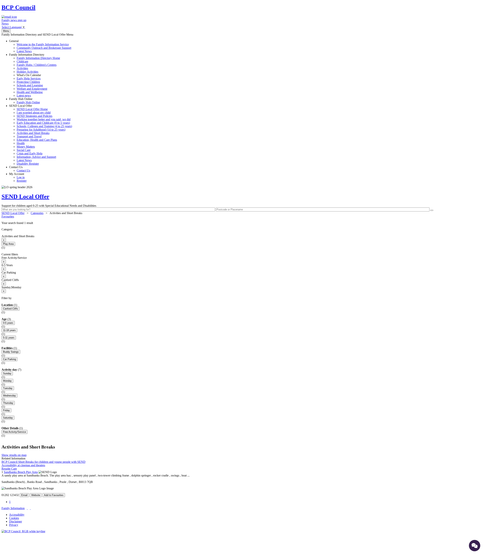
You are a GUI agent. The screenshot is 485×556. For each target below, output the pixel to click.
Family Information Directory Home (38, 58)
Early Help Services (29, 78)
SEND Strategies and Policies (34, 116)
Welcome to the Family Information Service (43, 44)
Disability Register (28, 163)
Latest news (24, 95)
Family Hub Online (24, 100)
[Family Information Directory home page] (23, 531)
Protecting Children (28, 81)
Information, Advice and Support (36, 156)
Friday (6, 410)
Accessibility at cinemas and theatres (23, 465)
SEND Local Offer (40, 134)
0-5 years (8, 322)
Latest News (24, 51)
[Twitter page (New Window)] (27, 508)
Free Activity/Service (14, 431)
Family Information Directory (34, 75)
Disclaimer (15, 521)
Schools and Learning (30, 85)
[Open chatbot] (474, 545)
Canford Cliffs (10, 308)
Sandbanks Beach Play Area (21, 472)
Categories (37, 213)
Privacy (13, 524)
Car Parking (9, 359)
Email (24, 495)
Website (35, 495)
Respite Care (9, 468)
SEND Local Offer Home (32, 109)
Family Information (13, 508)
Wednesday (9, 395)
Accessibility (16, 514)
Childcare (22, 61)
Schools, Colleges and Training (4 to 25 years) (44, 126)
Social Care (24, 150)
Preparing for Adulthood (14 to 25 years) (41, 129)
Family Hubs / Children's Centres (36, 64)
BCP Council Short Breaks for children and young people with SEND (43, 461)
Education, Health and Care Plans (37, 139)
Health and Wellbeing (30, 92)
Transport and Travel (29, 136)
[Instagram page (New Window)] (30, 508)
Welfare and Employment (32, 88)
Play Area (8, 244)
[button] (242, 223)
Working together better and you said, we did (43, 119)
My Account (18, 177)
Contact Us (19, 168)
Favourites (8, 216)
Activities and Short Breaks (33, 133)
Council (18, 7)
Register (22, 180)
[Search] (431, 210)
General (40, 46)
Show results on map (14, 455)
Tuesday (8, 388)
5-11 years (8, 337)
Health (21, 143)
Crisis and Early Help (29, 153)
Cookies (14, 518)
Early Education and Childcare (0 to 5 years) (43, 122)
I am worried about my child (34, 112)
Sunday (7, 373)
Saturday (8, 417)
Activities (22, 68)
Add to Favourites (53, 495)
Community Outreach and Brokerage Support (44, 47)
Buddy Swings (11, 351)
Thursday (8, 403)
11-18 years (9, 330)
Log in (21, 177)
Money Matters (26, 146)
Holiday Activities (27, 71)
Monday (7, 380)
